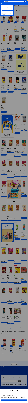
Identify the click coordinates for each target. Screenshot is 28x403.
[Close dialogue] (26, 390)
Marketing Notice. (10, 397)
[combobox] (15, 1)
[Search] (24, 1)
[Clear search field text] (23, 1)
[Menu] (1, 1)
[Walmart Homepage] (3, 1)
